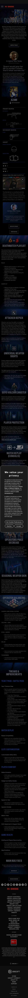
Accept (18, 526)
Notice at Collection (14, 488)
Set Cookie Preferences (14, 522)
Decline (9, 526)
